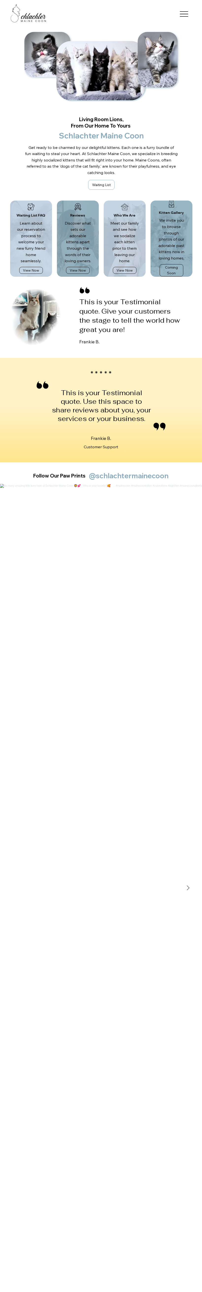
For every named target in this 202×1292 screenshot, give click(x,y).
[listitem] (31, 239)
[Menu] (184, 14)
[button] (171, 270)
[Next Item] (188, 888)
